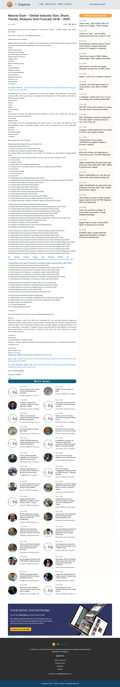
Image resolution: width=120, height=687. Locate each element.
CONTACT (68, 4)
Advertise (60, 666)
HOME (41, 4)
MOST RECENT (50, 4)
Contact (60, 669)
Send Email (16, 353)
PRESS (60, 4)
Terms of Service (60, 660)
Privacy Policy (60, 663)
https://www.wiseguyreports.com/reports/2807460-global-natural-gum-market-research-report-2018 (40, 259)
